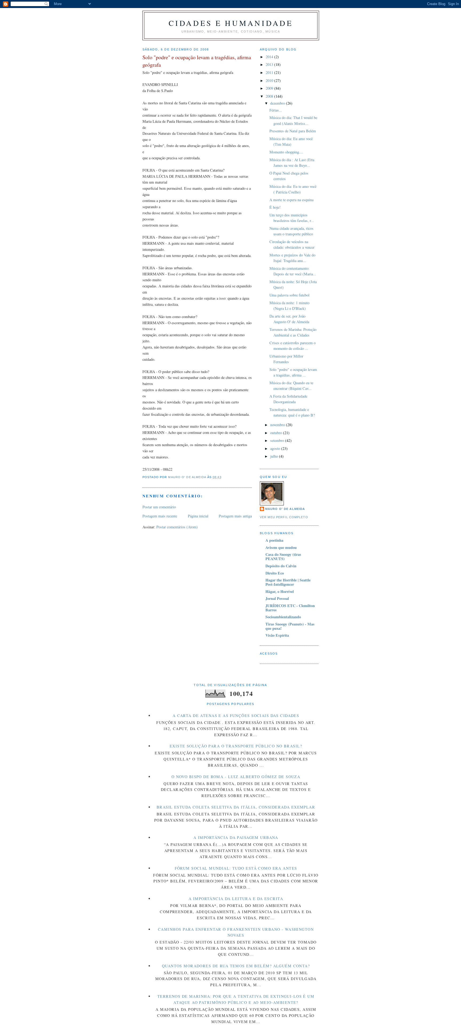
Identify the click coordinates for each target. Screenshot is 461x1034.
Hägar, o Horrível (279, 591)
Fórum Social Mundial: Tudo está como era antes (236, 868)
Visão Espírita (277, 635)
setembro (277, 440)
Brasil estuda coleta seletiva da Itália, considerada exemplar (236, 807)
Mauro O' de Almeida (285, 508)
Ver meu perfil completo (284, 517)
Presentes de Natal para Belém (292, 130)
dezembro (278, 103)
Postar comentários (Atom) (177, 526)
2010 (270, 80)
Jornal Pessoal (277, 598)
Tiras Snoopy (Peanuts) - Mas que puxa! (290, 626)
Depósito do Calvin (280, 566)
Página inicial (198, 515)
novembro (278, 424)
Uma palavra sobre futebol (289, 295)
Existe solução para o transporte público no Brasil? (236, 745)
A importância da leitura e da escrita (236, 898)
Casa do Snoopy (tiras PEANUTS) (283, 556)
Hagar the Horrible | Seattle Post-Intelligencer (288, 582)
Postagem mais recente (159, 515)
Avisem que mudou (281, 547)
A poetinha (274, 540)
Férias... (275, 110)
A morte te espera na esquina (291, 199)
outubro (276, 432)
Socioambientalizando (283, 617)
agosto (275, 448)
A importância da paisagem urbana (235, 837)
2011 (270, 72)
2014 (270, 56)
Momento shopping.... (286, 151)
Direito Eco (274, 573)
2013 (270, 64)
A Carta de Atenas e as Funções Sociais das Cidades (236, 715)
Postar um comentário (159, 506)
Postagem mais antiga (235, 515)
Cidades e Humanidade (231, 23)
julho (274, 456)
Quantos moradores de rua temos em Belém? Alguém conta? (236, 965)
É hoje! (275, 207)
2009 (270, 88)
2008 (270, 96)
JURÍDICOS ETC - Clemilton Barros (290, 608)
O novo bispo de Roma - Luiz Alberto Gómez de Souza (236, 776)
